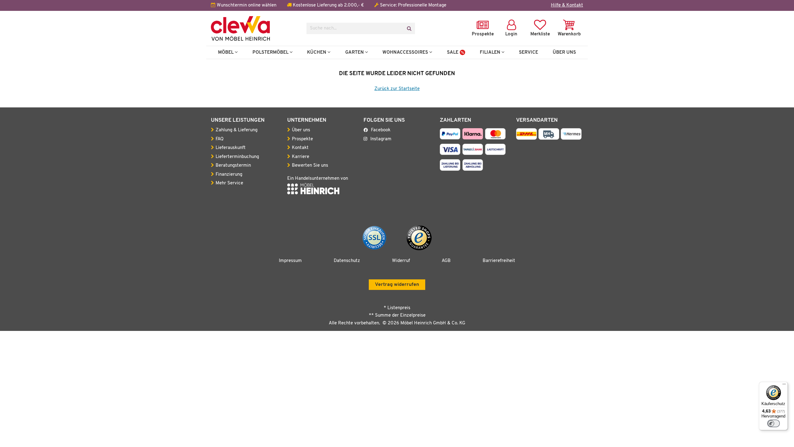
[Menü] (784, 385)
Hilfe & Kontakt (567, 5)
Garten (355, 52)
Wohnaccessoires (405, 52)
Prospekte (302, 139)
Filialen (491, 52)
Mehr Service (229, 183)
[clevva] (254, 28)
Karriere (300, 157)
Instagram (380, 139)
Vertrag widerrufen (397, 284)
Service (528, 52)
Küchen (317, 52)
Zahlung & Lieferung (236, 130)
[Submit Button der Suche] (409, 28)
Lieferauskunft (231, 148)
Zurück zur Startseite (397, 89)
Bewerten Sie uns (310, 165)
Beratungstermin (233, 165)
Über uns (301, 130)
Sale (453, 52)
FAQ (220, 139)
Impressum (290, 261)
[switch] (773, 423)
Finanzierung (229, 174)
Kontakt (300, 148)
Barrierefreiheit (499, 261)
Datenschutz (347, 261)
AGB (446, 261)
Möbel (226, 52)
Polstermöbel (271, 52)
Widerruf (401, 261)
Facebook (380, 130)
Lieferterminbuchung (237, 157)
